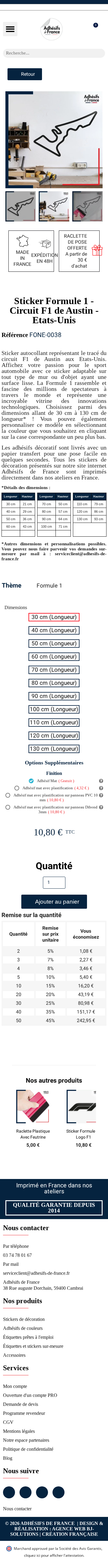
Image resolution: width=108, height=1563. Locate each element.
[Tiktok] (58, 1492)
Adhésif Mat (55, 781)
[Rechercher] (100, 53)
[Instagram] (26, 1492)
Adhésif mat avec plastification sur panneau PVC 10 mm (55, 797)
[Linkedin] (42, 1492)
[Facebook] (9, 1492)
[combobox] (46, 53)
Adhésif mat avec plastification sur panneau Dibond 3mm (55, 809)
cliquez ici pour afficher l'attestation (53, 1555)
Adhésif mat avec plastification (55, 788)
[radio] (54, 617)
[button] (10, 29)
